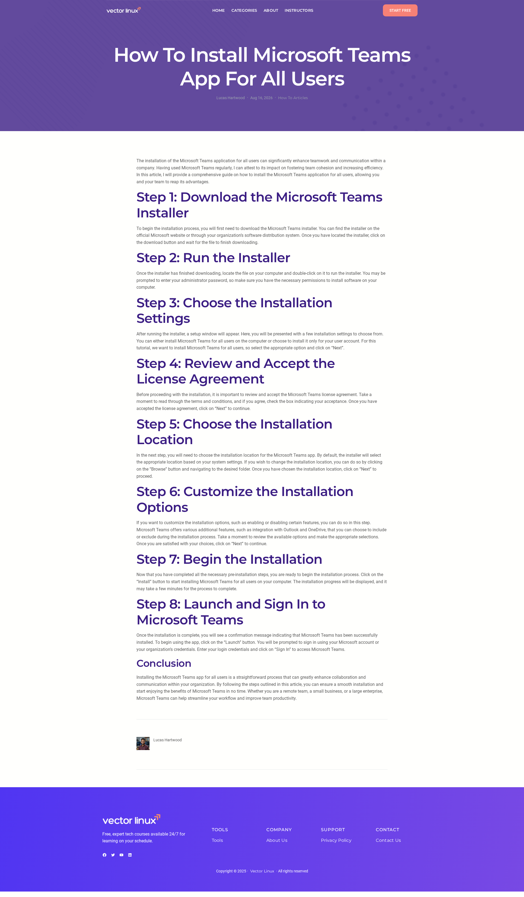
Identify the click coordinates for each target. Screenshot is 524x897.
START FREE (400, 10)
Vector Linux (262, 871)
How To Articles (293, 97)
